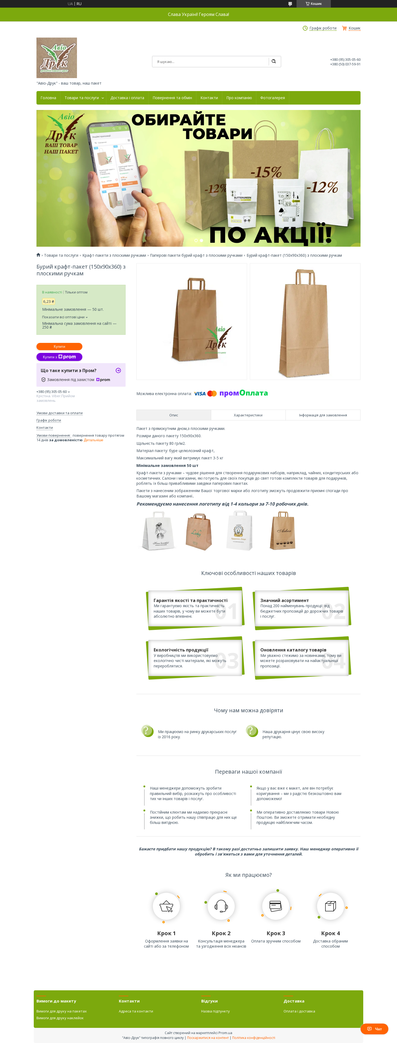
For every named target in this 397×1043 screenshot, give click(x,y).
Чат (378, 1029)
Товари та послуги (82, 97)
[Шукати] (273, 61)
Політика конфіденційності (253, 1037)
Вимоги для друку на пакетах (61, 1011)
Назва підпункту (215, 1011)
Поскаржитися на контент (208, 1037)
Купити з (50, 357)
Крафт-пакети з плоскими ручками (114, 255)
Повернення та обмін (172, 97)
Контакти (209, 97)
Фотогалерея (272, 97)
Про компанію (239, 97)
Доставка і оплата (127, 97)
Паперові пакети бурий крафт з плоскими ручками (196, 255)
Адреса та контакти (136, 1011)
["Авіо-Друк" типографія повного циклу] (56, 58)
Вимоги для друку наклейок (60, 1017)
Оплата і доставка (299, 1011)
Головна (48, 97)
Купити (59, 347)
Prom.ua (225, 1032)
